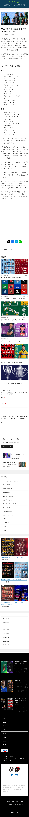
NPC (4, 519)
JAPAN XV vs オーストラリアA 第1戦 (11, 362)
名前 (3, 397)
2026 (4, 618)
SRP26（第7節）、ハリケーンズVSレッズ (14, 557)
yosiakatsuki (14, 815)
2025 (4, 622)
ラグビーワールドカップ (9, 515)
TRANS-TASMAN (8, 496)
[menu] (26, 2)
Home (2, 9)
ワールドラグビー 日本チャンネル (13, 758)
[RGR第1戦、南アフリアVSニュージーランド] (7, 667)
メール (3, 403)
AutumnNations (7, 492)
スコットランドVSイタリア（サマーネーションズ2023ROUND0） (18, 456)
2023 (4, 630)
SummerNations (7, 511)
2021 (4, 637)
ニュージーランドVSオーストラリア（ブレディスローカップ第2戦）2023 (9, 464)
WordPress (24, 815)
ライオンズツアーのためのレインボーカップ (12, 299)
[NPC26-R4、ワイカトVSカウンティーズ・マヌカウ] (7, 704)
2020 (4, 641)
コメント (3, 422)
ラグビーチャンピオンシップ (10, 500)
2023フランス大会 (10, 801)
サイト (3, 410)
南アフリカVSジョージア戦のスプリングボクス (13, 320)
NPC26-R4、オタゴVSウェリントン (21, 682)
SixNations (6, 522)
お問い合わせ (20, 804)
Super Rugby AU (7, 488)
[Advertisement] (14, 220)
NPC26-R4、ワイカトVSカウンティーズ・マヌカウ (21, 700)
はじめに (5, 530)
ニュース (8, 9)
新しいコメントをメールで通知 (11, 439)
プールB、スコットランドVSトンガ (10, 341)
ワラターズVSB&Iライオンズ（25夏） (11, 277)
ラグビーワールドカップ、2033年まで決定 (12, 383)
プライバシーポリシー (10, 804)
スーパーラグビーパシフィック (11, 503)
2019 (4, 645)
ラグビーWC (14, 1)
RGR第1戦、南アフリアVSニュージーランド (21, 662)
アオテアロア (6, 485)
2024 (4, 626)
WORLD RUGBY (8, 756)
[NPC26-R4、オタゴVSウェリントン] (7, 686)
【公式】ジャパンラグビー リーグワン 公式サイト (14, 782)
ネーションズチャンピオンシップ (12, 481)
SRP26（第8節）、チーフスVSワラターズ (14, 580)
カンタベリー (7, 760)
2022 (4, 633)
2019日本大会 (19, 801)
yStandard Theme (6, 815)
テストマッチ (6, 507)
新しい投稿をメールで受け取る (11, 442)
